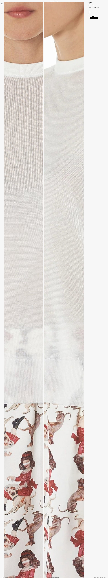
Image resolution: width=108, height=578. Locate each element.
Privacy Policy (10, 577)
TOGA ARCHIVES (90, 2)
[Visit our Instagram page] (3, 577)
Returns (17, 577)
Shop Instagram (101, 577)
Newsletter (95, 577)
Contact (98, 577)
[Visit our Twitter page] (2, 577)
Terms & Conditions (6, 577)
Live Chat (105, 577)
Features (20, 577)
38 (94, 16)
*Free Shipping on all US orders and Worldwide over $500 (53, 577)
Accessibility (14, 577)
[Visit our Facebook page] (1, 577)
